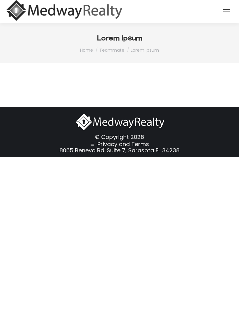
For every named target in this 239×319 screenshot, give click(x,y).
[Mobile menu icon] (226, 12)
